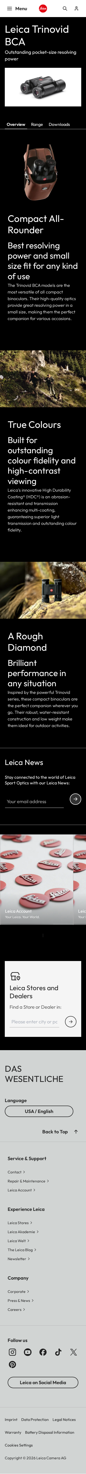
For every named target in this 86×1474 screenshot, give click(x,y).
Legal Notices (64, 1419)
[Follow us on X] (73, 1352)
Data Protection (35, 1419)
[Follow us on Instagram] (12, 1352)
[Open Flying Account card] (76, 8)
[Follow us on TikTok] (58, 1352)
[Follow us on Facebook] (43, 1352)
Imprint (11, 1419)
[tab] (43, 935)
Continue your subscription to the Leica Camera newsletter (75, 799)
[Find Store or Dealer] (70, 1021)
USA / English (39, 1111)
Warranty (13, 1432)
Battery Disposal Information (49, 1432)
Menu (21, 8)
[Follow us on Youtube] (27, 1352)
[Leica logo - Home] (43, 9)
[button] (76, 1131)
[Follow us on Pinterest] (12, 1364)
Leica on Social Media (43, 1382)
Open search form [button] (65, 8)
